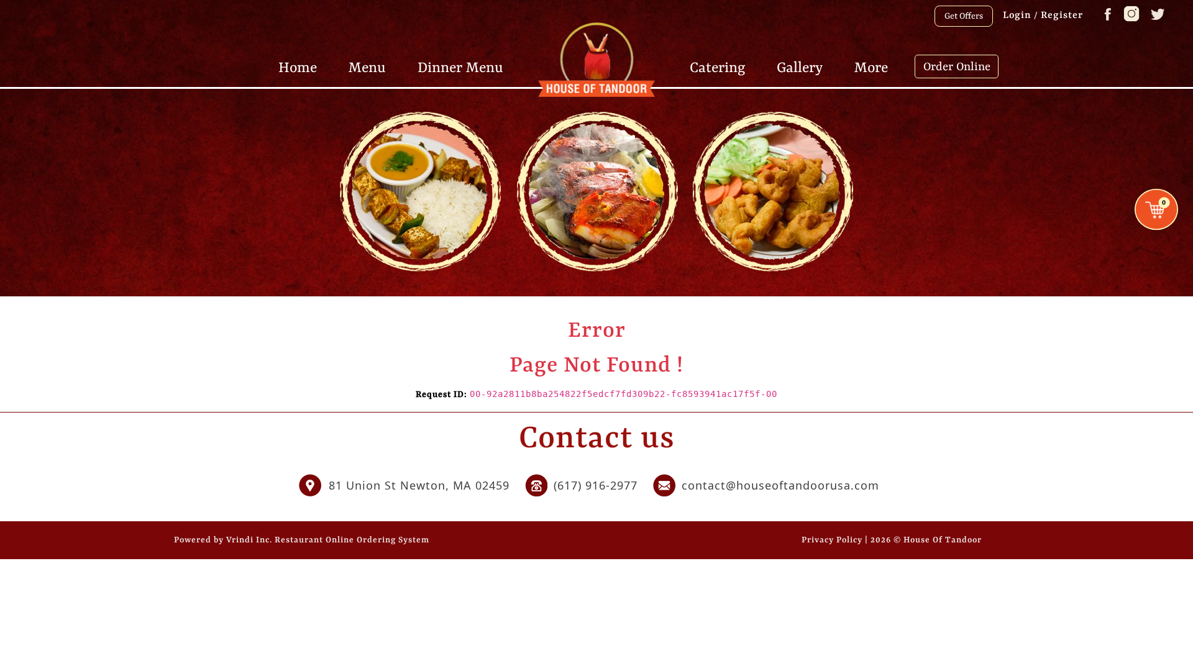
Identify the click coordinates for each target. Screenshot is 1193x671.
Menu (367, 66)
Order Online (956, 67)
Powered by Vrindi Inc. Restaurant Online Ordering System (301, 540)
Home (297, 66)
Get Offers (963, 16)
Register (1062, 15)
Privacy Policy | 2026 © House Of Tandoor (892, 540)
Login (1017, 15)
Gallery (800, 66)
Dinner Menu (460, 66)
